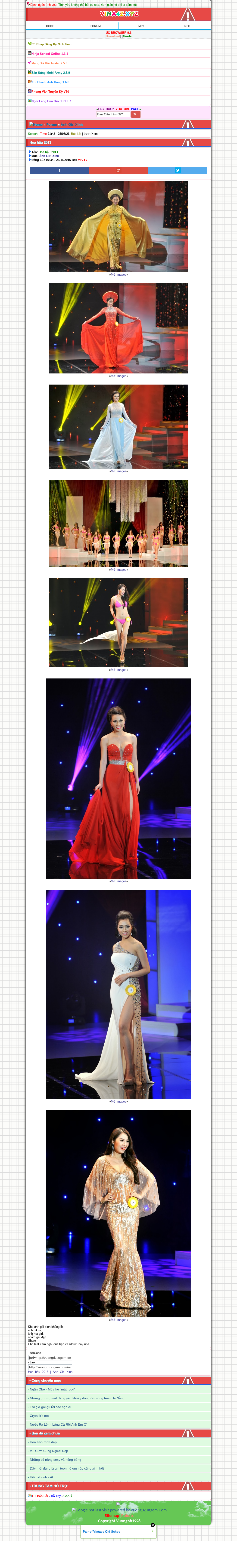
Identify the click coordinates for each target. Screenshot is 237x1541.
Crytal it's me (39, 1416)
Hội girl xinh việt (41, 1477)
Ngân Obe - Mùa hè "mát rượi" (52, 1389)
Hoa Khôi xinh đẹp (43, 1442)
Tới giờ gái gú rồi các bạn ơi (50, 1407)
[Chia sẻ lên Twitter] (178, 170)
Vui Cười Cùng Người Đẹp (49, 1451)
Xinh (69, 1372)
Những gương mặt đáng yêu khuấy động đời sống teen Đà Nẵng (77, 1398)
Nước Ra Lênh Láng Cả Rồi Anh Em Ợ (58, 1424)
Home (38, 124)
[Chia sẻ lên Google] (118, 170)
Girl (62, 1372)
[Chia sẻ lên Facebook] (59, 170)
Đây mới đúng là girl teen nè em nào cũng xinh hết (67, 1468)
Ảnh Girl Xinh (72, 124)
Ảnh (55, 1372)
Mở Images (118, 274)
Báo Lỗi (76, 134)
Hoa (30, 1372)
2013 (45, 1372)
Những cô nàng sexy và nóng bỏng (55, 1459)
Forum (51, 124)
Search (32, 134)
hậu (37, 1372)
